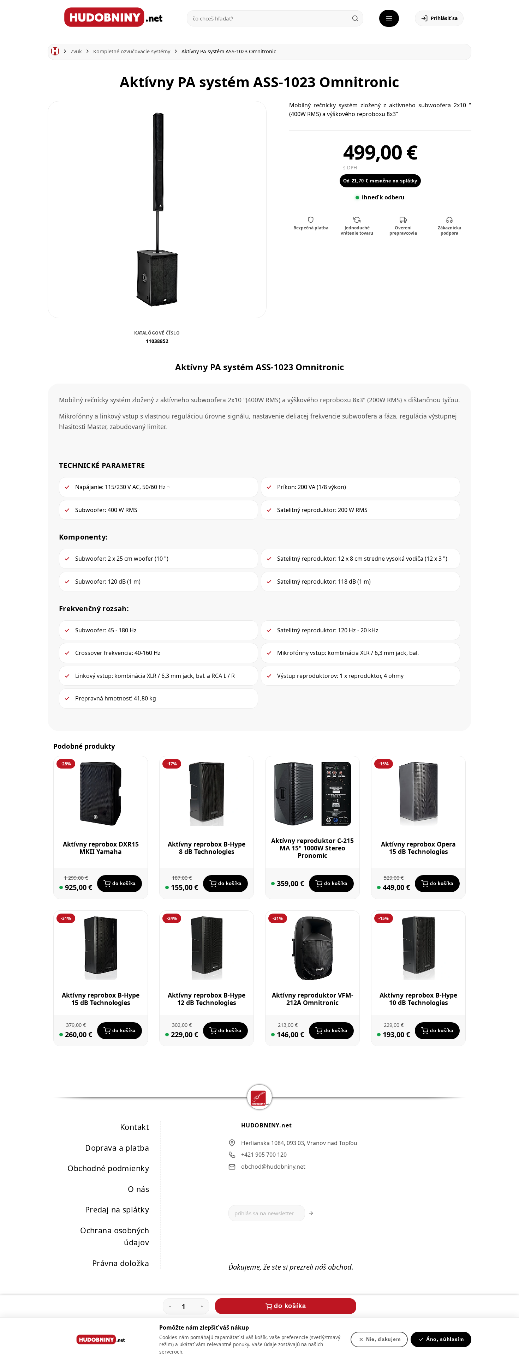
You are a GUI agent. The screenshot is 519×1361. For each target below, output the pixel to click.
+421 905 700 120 (264, 1154)
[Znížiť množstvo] (170, 1306)
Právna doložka (120, 1263)
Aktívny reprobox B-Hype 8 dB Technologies (206, 848)
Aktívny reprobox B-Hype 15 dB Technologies (100, 999)
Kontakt (134, 1127)
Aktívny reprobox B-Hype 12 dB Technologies (206, 999)
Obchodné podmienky (108, 1168)
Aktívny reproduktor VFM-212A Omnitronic (312, 999)
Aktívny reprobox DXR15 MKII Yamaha (101, 848)
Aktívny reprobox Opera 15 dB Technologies (418, 848)
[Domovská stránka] (55, 51)
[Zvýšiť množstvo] (202, 1306)
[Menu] (389, 18)
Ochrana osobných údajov (114, 1236)
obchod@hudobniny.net (273, 1166)
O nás (138, 1189)
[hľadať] (355, 18)
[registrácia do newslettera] (311, 1213)
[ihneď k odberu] (61, 887)
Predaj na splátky (117, 1209)
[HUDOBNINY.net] (113, 17)
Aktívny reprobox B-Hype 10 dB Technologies (418, 999)
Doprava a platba (117, 1147)
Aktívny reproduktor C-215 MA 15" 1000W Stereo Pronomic (312, 847)
